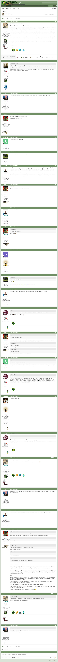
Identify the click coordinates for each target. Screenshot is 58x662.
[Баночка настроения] (23, 475)
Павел (6, 165)
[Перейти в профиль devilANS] (21, 57)
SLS (5, 249)
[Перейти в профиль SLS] (5, 254)
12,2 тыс (6, 70)
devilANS (5, 114)
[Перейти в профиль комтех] (17, 57)
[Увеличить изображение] (15, 233)
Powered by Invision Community (53, 660)
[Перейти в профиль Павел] (5, 169)
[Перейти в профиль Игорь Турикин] (26, 57)
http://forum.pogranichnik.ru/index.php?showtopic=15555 (18, 116)
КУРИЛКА (11, 14)
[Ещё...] (55, 21)
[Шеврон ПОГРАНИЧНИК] (13, 323)
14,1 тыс (6, 146)
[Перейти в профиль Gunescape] (3, 14)
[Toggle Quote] (11, 63)
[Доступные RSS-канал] (56, 658)
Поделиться (46, 14)
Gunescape (5, 21)
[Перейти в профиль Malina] (5, 156)
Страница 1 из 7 (17, 18)
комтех (6, 308)
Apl (5, 93)
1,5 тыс (6, 161)
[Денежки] (16, 475)
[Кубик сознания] (20, 475)
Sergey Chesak (5, 137)
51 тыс (6, 603)
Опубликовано (14, 21)
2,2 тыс (6, 267)
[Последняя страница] (13, 18)
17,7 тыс (6, 317)
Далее (11, 18)
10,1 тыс (6, 123)
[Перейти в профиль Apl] (5, 97)
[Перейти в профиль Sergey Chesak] (5, 141)
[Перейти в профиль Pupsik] (5, 65)
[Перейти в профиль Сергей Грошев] (5, 400)
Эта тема (53, 2)
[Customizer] (54, 6)
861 (6, 217)
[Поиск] (56, 3)
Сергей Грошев (5, 396)
